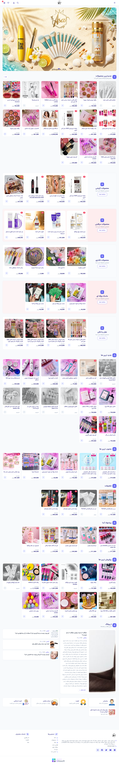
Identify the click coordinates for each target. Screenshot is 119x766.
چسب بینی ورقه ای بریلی (58, 304)
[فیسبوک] (102, 750)
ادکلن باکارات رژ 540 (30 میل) (108, 611)
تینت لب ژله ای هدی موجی (108, 128)
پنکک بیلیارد (93, 582)
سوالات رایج (55, 747)
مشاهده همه (102, 194)
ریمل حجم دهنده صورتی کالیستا (50, 582)
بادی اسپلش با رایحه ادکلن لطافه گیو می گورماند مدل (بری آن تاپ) (35, 340)
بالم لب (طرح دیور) (53, 378)
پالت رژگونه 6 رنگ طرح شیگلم (89, 128)
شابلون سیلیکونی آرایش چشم (69, 378)
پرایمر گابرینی (112, 582)
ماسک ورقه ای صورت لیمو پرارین (77, 304)
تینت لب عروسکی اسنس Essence (13, 101)
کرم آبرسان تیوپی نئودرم (71, 546)
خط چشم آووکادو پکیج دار (13, 582)
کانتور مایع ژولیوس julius (71, 407)
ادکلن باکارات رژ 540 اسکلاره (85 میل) (89, 407)
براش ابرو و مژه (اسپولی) (37, 268)
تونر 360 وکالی (92, 611)
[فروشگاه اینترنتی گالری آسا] (114, 735)
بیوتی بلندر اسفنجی (34, 611)
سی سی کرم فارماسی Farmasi (88, 509)
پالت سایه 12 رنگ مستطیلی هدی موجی (14, 197)
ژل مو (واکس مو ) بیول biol (13, 378)
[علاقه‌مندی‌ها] (8, 3)
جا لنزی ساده (61, 268)
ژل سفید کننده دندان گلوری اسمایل (14, 232)
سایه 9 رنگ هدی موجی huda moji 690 (108, 158)
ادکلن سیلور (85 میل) (110, 407)
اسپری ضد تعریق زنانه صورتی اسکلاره (32, 379)
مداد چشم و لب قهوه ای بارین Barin (57, 197)
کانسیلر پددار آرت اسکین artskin (90, 158)
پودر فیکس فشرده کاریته (71, 611)
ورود (28, 742)
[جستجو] (18, 3)
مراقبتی (85, 638)
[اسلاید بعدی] (4, 39)
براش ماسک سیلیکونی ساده (16, 268)
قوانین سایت (55, 745)
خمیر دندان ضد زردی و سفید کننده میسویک (56, 233)
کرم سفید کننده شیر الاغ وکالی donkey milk (12, 407)
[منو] (114, 3)
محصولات (53, 740)
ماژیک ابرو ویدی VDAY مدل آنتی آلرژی (69, 129)
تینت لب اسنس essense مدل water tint (107, 546)
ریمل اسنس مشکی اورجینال (51, 509)
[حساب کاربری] (14, 3)
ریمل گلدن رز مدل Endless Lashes (51, 101)
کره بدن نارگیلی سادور (91, 378)
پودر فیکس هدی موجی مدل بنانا (12, 472)
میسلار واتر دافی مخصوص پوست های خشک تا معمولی (89, 473)
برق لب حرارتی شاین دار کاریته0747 (33, 407)
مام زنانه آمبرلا (35, 472)
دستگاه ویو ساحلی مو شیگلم (51, 128)
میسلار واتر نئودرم (92, 546)
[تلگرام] (114, 750)
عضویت (27, 740)
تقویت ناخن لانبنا (39, 232)
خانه (55, 738)
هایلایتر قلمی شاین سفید (109, 100)
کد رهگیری (26, 738)
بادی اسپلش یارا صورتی (71, 472)
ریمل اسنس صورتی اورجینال (70, 509)
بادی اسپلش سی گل (110, 435)
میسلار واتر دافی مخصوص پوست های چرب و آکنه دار (108, 473)
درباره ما (56, 749)
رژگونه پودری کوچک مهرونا (90, 100)
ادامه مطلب (83, 690)
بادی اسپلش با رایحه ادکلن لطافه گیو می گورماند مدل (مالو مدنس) (56, 340)
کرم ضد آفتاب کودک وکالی (51, 546)
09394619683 (111, 746)
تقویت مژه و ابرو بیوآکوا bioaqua (71, 583)
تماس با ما (53, 752)
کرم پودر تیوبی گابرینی (90, 435)
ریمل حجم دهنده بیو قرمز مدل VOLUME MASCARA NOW (36, 197)
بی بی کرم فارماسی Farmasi (108, 509)
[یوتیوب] (110, 750)
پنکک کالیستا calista (33, 582)
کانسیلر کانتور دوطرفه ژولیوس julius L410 (50, 407)
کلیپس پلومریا (81, 268)
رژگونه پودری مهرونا (15, 128)
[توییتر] (106, 750)
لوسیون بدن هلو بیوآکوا (33, 546)
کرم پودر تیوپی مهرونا (72, 157)
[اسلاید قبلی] (114, 39)
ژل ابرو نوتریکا (35, 100)
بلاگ (55, 742)
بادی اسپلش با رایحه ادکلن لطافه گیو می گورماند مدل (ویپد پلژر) (15, 340)
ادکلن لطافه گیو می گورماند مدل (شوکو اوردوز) (107, 379)
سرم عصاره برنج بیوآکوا (79, 232)
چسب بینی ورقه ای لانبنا (38, 304)
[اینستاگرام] (98, 750)
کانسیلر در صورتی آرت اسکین (32, 128)
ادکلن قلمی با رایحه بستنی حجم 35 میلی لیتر (69, 101)
